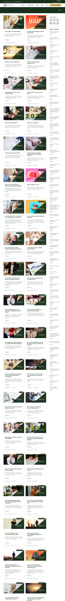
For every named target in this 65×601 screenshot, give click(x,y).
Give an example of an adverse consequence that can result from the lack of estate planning (54, 335)
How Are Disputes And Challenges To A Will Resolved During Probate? (13, 343)
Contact (47, 5)
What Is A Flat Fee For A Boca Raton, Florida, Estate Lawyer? (54, 327)
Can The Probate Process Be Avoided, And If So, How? (12, 598)
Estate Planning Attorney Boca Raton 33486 (54, 246)
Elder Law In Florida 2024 (11, 122)
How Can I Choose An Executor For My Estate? (54, 215)
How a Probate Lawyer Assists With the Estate (54, 290)
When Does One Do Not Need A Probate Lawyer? (54, 185)
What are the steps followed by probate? (54, 387)
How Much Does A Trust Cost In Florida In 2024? (12, 93)
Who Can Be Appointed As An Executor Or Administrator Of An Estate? (13, 311)
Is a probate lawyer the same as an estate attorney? (55, 132)
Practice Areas (31, 5)
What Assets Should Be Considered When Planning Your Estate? (55, 348)
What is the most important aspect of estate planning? (55, 342)
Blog (42, 5)
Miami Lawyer (11, 5)
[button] (51, 20)
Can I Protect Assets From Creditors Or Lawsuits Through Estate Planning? (34, 566)
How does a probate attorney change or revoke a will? (54, 38)
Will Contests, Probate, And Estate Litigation (54, 315)
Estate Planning (10, 4)
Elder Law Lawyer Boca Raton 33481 (54, 221)
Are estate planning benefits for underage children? (54, 158)
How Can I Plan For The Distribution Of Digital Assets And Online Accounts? (35, 599)
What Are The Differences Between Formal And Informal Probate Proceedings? (13, 375)
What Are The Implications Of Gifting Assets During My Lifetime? (13, 185)
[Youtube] (57, 2)
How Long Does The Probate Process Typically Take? (34, 407)
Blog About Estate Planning (53, 10)
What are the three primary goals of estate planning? (55, 70)
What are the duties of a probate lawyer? (54, 284)
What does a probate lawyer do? (54, 84)
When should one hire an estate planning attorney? (54, 296)
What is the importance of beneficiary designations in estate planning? (13, 566)
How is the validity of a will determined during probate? (11, 534)
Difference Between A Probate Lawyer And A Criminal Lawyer (54, 198)
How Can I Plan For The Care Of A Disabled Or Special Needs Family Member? (35, 438)
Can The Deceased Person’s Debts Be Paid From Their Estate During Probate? (35, 344)
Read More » (7, 70)
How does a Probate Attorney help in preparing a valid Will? (55, 151)
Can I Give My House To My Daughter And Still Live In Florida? (13, 248)
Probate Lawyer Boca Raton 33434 (54, 51)
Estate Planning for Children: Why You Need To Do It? (54, 259)
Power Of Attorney (53, 271)
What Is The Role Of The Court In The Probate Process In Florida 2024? (35, 375)
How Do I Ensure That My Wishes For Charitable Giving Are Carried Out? (35, 502)
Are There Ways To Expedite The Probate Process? (35, 278)
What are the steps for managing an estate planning (54, 227)
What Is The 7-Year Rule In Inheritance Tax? (33, 62)
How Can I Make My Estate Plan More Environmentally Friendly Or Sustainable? (13, 502)
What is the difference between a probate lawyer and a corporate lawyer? (54, 64)
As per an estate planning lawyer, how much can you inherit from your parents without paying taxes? (55, 110)
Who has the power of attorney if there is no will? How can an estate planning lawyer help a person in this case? (55, 207)
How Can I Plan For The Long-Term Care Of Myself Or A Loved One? (13, 217)
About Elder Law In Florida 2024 (12, 31)
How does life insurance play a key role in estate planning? (54, 277)
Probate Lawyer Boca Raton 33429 (54, 90)
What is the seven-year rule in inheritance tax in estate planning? (55, 178)
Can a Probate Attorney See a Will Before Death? (54, 138)
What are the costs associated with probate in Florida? (13, 407)
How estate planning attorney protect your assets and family (55, 252)
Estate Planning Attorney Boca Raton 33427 (54, 234)
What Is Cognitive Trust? (33, 184)
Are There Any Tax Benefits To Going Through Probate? (34, 310)
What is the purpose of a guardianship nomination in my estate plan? (34, 534)
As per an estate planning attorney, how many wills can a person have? (54, 171)
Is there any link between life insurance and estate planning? (54, 191)
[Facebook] (53, 2)
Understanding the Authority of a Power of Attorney (54, 362)
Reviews (37, 5)
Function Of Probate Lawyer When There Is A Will (54, 96)
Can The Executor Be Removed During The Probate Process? (12, 278)
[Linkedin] (59, 2)
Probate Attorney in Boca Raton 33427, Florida (54, 103)
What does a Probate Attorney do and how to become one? (54, 355)
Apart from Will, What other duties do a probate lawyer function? (54, 77)
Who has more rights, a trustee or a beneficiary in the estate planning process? (54, 125)
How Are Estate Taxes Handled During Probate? (34, 248)
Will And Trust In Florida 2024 (12, 62)
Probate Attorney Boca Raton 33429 (54, 381)
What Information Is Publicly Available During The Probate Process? (34, 154)
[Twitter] (55, 2)
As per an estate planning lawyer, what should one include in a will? (54, 117)
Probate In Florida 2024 (32, 122)
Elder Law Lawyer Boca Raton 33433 (54, 375)
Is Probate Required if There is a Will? (54, 308)
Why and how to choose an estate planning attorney (55, 369)
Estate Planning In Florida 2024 (12, 153)
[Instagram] (60, 2)
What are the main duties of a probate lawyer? (54, 32)
